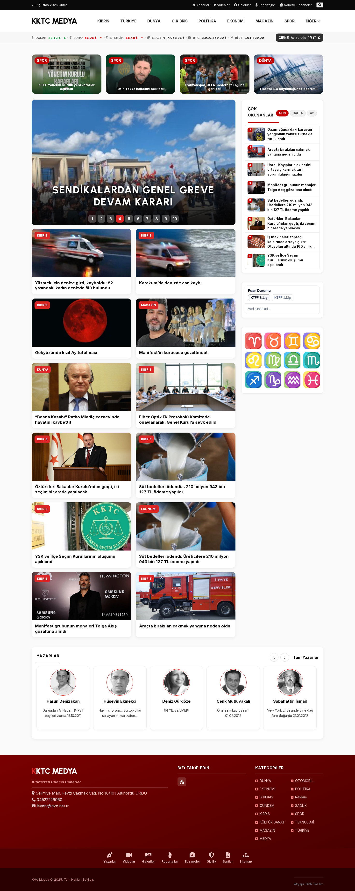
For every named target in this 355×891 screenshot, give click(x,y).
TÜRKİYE (128, 21)
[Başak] (272, 360)
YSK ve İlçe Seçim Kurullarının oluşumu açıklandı (285, 260)
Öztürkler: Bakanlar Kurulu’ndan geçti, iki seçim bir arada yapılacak (291, 223)
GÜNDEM (267, 805)
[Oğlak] (272, 379)
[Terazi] (292, 360)
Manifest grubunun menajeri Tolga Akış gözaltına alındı (292, 187)
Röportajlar (266, 5)
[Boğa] (272, 341)
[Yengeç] (311, 341)
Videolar (223, 5)
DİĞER (312, 21)
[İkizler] (292, 341)
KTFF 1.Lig (282, 297)
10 (175, 218)
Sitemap (246, 861)
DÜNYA (154, 21)
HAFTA (298, 113)
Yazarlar (202, 5)
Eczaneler (192, 861)
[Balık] (311, 379)
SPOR (289, 21)
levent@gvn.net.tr (53, 805)
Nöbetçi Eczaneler (297, 5)
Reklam (301, 797)
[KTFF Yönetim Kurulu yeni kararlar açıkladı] (66, 74)
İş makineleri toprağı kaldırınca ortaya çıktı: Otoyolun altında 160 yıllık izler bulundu (289, 242)
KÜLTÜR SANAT (272, 822)
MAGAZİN (264, 21)
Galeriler (244, 5)
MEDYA (265, 839)
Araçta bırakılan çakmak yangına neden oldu (288, 151)
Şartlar (228, 861)
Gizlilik (211, 861)
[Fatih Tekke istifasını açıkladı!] (141, 74)
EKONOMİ (235, 21)
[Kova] (292, 379)
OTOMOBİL (304, 781)
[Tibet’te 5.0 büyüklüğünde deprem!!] (289, 74)
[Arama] (319, 4)
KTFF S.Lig (259, 297)
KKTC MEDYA (54, 21)
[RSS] (182, 781)
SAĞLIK (301, 805)
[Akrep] (311, 360)
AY (312, 113)
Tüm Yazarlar (306, 657)
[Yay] (253, 379)
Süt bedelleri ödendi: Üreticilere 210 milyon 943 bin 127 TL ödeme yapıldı (289, 205)
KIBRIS (103, 21)
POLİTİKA (207, 21)
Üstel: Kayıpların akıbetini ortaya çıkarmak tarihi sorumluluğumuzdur (289, 169)
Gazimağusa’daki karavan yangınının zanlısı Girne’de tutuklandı (289, 134)
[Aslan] (253, 360)
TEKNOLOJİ (304, 822)
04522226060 (49, 799)
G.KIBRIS (179, 21)
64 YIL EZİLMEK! (176, 710)
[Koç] (253, 341)
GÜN (282, 113)
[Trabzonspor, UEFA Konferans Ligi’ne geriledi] (214, 74)
